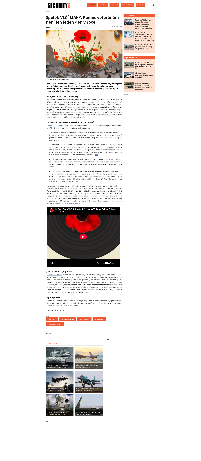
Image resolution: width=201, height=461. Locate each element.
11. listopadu (99, 319)
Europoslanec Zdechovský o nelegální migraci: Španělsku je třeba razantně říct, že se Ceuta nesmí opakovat (144, 36)
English (140, 5)
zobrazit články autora (57, 29)
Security (103, 5)
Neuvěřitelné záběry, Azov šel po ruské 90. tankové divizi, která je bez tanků (143, 86)
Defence (92, 5)
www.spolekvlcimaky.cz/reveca (67, 203)
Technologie (127, 5)
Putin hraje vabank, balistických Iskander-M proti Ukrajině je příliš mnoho (144, 66)
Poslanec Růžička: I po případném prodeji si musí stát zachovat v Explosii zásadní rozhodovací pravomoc (143, 24)
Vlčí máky (52, 319)
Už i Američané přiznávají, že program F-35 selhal (144, 75)
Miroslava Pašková (55, 324)
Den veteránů (84, 319)
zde (59, 140)
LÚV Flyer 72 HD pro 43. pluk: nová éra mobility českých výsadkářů (143, 47)
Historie (114, 5)
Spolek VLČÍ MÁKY (55, 125)
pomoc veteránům (67, 319)
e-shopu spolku (79, 107)
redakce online (57, 27)
